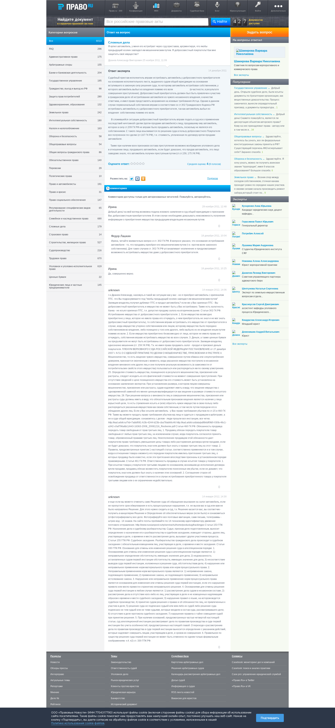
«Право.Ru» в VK (241, 686)
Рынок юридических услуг (125, 680)
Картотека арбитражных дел (187, 662)
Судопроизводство (75, 250)
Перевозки (75, 168)
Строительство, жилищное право (75, 242)
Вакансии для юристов (183, 698)
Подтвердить (270, 717)
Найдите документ (75, 21)
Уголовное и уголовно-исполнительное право (75, 267)
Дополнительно (278, 11)
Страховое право (75, 234)
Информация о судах (183, 686)
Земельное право (75, 112)
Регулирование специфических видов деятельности (75, 209)
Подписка (212, 178)
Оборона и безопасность (75, 136)
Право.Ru (75, 6)
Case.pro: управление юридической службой (256, 674)
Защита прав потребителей (75, 96)
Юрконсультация (237, 11)
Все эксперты (241, 75)
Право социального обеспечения (75, 200)
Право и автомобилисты (75, 184)
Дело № (54, 698)
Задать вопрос (259, 32)
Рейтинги (55, 704)
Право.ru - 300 (115, 11)
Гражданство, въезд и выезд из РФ (75, 88)
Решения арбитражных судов (187, 668)
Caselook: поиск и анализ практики (251, 668)
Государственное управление (75, 80)
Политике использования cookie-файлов (77, 723)
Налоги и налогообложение (75, 128)
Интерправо (57, 674)
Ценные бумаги (75, 277)
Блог (217, 11)
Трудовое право (75, 258)
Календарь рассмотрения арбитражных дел (195, 674)
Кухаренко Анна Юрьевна (256, 206)
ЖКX (156, 11)
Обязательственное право (75, 160)
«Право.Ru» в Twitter (243, 680)
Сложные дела (75, 226)
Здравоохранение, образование (75, 104)
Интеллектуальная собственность (75, 120)
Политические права (75, 176)
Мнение (54, 692)
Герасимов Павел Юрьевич (257, 221)
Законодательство (121, 662)
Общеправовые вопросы (75, 144)
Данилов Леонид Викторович (258, 273)
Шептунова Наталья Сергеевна (260, 288)
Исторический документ (124, 704)
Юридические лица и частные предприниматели (75, 286)
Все (75, 41)
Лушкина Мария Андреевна (257, 245)
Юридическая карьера (123, 692)
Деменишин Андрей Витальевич (260, 332)
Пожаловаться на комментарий (127, 226)
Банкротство (118, 698)
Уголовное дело (119, 674)
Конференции (135, 11)
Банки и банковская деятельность (75, 72)
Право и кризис (75, 192)
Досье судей (178, 680)
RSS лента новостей (182, 692)
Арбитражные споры (75, 64)
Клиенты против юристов (125, 686)
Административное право (75, 56)
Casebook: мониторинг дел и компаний (253, 662)
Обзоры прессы (59, 668)
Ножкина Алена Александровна (260, 261)
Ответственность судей (124, 668)
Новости (55, 662)
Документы (176, 11)
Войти (258, 11)
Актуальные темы (60, 680)
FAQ (75, 49)
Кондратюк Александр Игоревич (260, 320)
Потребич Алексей (252, 233)
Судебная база (197, 11)
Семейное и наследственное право (75, 218)
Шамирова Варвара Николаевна (257, 61)
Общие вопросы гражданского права (75, 152)
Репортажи (56, 686)
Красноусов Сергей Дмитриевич (260, 304)
